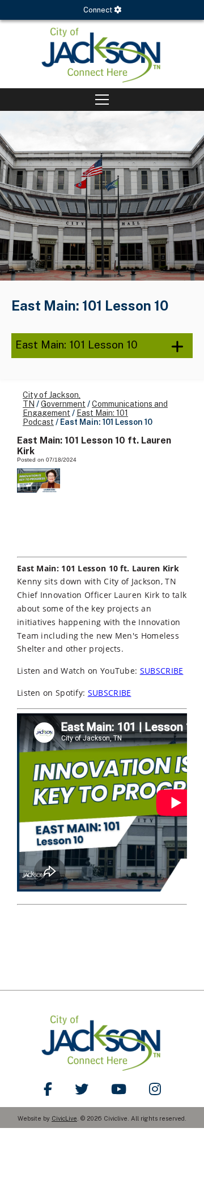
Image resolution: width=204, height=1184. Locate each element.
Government (63, 403)
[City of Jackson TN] (102, 54)
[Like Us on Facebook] (48, 1089)
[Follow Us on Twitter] (81, 1089)
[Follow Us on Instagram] (155, 1089)
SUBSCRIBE (162, 670)
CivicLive (64, 1118)
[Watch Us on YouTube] (118, 1089)
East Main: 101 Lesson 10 (76, 344)
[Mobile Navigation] (102, 99)
